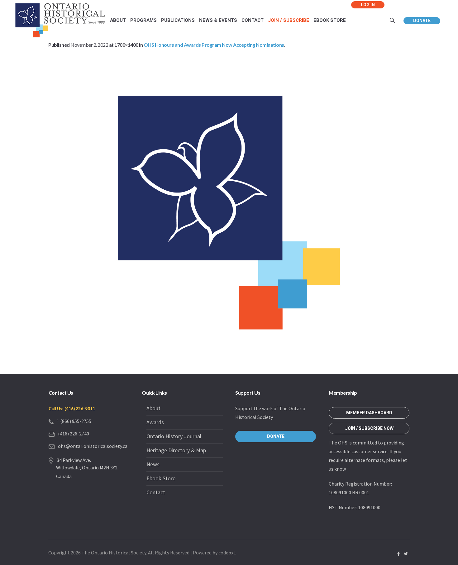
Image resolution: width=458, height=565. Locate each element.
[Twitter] (406, 554)
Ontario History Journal (173, 436)
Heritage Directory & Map (176, 450)
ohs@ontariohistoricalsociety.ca (92, 446)
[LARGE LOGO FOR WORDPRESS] (229, 212)
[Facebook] (398, 554)
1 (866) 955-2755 (74, 421)
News (153, 464)
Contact (155, 492)
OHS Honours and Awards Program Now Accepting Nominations (214, 45)
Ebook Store (160, 478)
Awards (155, 422)
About (153, 408)
